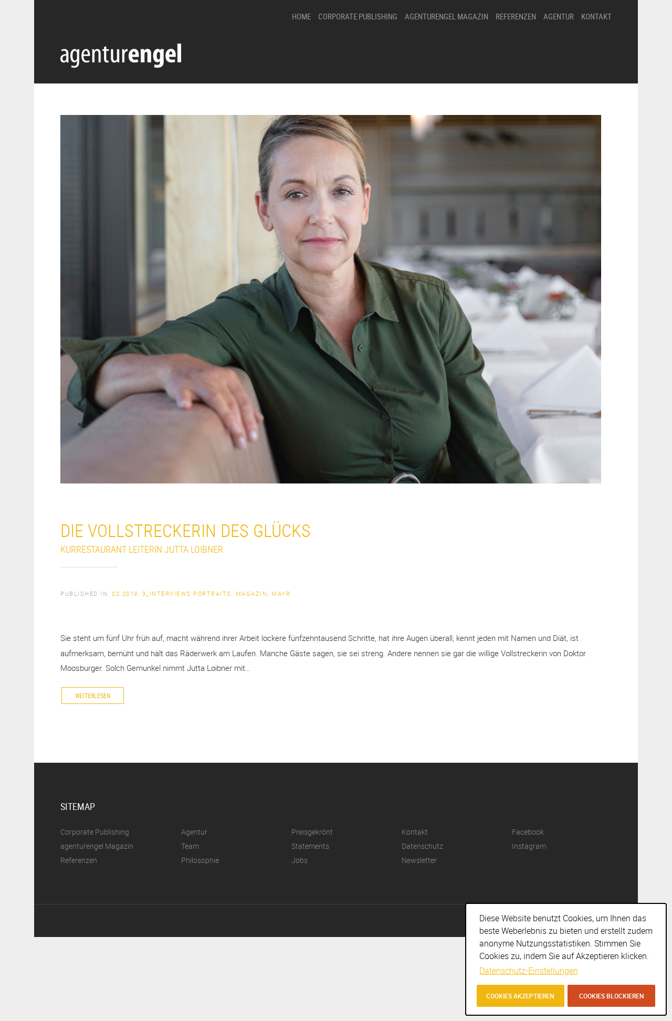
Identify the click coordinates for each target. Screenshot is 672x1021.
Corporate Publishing (357, 16)
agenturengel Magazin (446, 16)
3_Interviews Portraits (187, 593)
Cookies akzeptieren (520, 996)
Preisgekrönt (561, 64)
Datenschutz (422, 846)
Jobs (550, 118)
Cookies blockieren (611, 996)
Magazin (252, 593)
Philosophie (560, 46)
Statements (560, 82)
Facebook (528, 832)
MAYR (280, 593)
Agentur (558, 16)
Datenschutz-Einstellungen (528, 970)
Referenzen (516, 16)
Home (301, 16)
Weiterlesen (92, 695)
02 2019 (125, 593)
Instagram (529, 846)
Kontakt (596, 16)
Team (551, 100)
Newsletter (419, 860)
